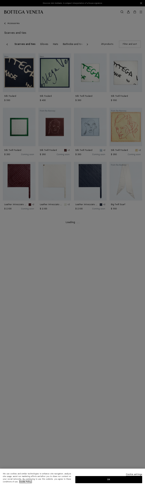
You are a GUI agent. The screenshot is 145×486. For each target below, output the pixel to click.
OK (108, 479)
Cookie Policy (25, 481)
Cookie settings (134, 474)
